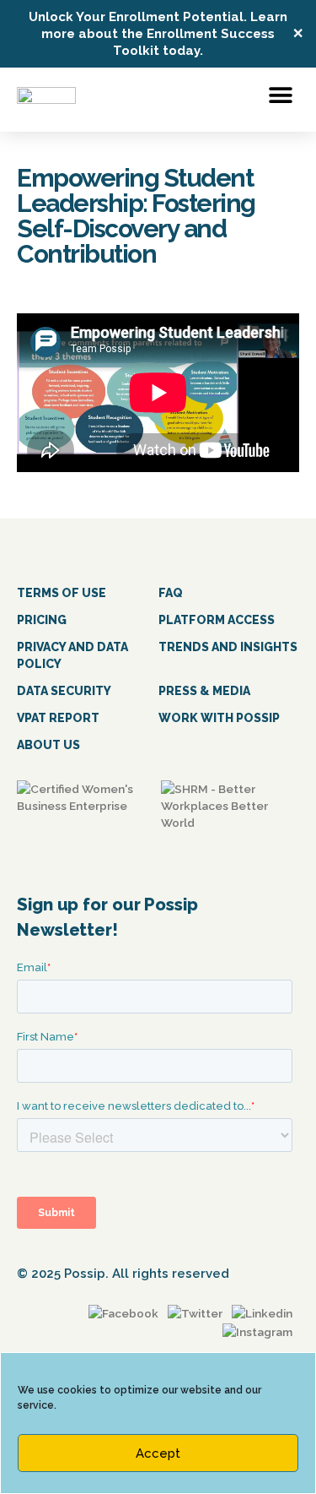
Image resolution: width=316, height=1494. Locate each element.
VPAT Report (58, 718)
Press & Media (204, 691)
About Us (48, 745)
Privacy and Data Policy (72, 655)
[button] (280, 95)
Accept (158, 1453)
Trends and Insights (227, 647)
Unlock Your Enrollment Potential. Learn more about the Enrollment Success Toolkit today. (158, 33)
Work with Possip (219, 718)
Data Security (64, 691)
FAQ (170, 593)
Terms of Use (61, 593)
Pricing (42, 620)
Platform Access (216, 620)
